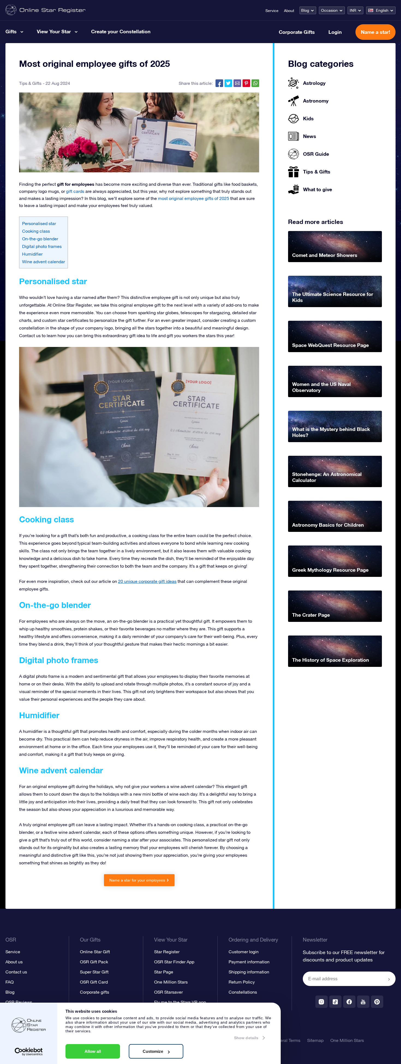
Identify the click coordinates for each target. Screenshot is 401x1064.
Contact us (16, 971)
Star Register (166, 951)
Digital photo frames (42, 246)
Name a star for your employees (137, 880)
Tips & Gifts (30, 83)
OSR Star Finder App (174, 961)
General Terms (286, 1040)
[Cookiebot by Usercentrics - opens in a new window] (29, 1052)
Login (335, 32)
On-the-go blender (40, 238)
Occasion (329, 10)
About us (14, 961)
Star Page (163, 971)
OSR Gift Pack (94, 961)
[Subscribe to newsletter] (389, 979)
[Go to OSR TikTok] (335, 1002)
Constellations (243, 992)
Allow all (93, 1051)
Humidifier (32, 253)
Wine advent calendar (43, 261)
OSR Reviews (18, 1002)
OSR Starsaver (168, 992)
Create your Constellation (121, 31)
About (289, 10)
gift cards (75, 191)
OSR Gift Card (94, 981)
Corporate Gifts (297, 32)
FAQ (9, 981)
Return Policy (242, 981)
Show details (246, 1038)
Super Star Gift (94, 971)
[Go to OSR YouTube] (363, 1002)
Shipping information (249, 971)
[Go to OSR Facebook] (349, 1002)
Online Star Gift (95, 951)
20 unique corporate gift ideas (147, 581)
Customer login (244, 951)
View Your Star (54, 31)
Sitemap (315, 1040)
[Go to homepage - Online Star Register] (45, 10)
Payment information (249, 961)
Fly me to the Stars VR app (180, 1002)
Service (272, 10)
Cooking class (36, 231)
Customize (153, 1051)
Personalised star (39, 223)
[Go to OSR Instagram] (321, 1002)
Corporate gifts (94, 992)
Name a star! (375, 32)
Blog (305, 10)
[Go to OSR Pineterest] (377, 1002)
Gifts (11, 31)
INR (353, 10)
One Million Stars (171, 981)
